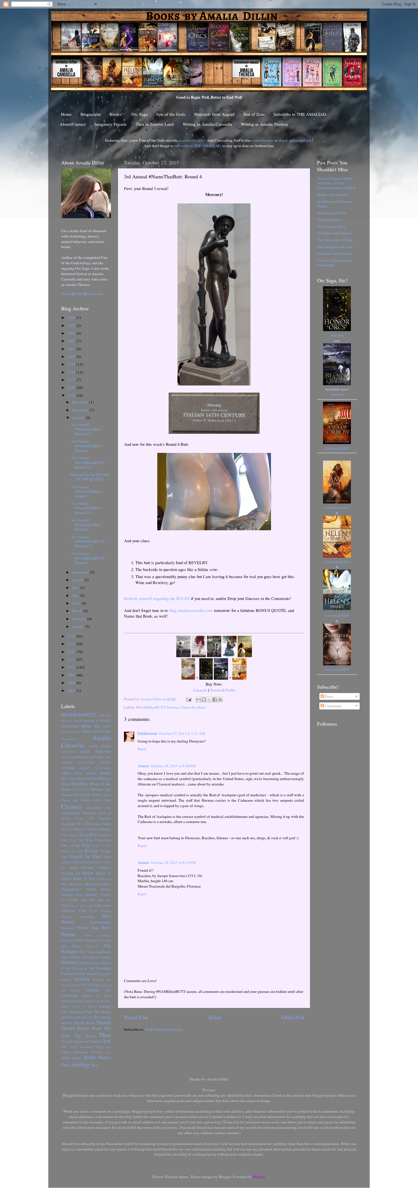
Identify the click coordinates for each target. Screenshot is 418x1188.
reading (66, 979)
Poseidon (103, 968)
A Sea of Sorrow (82, 720)
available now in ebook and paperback (282, 140)
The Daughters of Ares (335, 246)
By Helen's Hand (99, 794)
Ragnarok (105, 974)
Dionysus (79, 829)
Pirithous (69, 962)
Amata (143, 766)
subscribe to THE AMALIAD (197, 145)
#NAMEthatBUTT (150, 707)
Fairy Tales (76, 840)
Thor (105, 1035)
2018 (71, 372)
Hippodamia (71, 889)
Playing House (89, 962)
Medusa (106, 911)
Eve (93, 834)
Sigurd (80, 1001)
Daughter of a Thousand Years (86, 823)
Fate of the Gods (170, 114)
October (79, 417)
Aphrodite (103, 751)
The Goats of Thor (331, 226)
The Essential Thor (331, 212)
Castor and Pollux (75, 800)
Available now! (337, 507)
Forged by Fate (85, 856)
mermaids (87, 916)
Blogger (259, 1176)
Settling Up (91, 995)
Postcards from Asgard (214, 114)
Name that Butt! (193, 707)
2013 (71, 643)
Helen (88, 873)
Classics (71, 806)
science (92, 990)
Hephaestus (104, 879)
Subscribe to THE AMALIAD (300, 114)
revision (82, 979)
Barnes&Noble (223, 690)
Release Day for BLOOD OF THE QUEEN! (90, 477)
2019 (71, 364)
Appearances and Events (87, 756)
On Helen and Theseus (334, 233)
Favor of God (71, 851)
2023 (71, 333)
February (79, 618)
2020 (71, 356)
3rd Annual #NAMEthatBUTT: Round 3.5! (88, 462)
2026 (71, 317)
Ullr (64, 1046)
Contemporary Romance (78, 812)
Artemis (105, 762)
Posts (328, 696)
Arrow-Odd (86, 762)
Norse (68, 934)
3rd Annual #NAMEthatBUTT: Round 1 (88, 558)
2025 (71, 325)
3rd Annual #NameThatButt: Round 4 (86, 446)
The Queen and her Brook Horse (86, 1019)
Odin (79, 940)
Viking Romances (74, 1052)
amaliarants (68, 752)
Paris (64, 957)
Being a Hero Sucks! (333, 194)
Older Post (293, 1017)
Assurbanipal (103, 768)
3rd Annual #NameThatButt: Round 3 (86, 491)
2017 (71, 379)
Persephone (90, 957)
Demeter (66, 829)
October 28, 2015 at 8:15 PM (173, 862)
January (78, 626)
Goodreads (94, 293)
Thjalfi (90, 1035)
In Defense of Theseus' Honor (334, 204)
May (76, 595)
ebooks (92, 829)
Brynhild (80, 794)
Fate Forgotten (98, 839)
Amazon (200, 690)
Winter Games (71, 1057)
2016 (71, 387)
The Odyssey (84, 1017)
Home (66, 114)
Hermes (173, 707)
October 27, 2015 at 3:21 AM (182, 733)
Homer (91, 889)
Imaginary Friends (110, 124)
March (77, 610)
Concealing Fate (98, 807)
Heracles (76, 883)
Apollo (65, 757)
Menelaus (67, 917)
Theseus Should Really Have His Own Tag (86, 1029)
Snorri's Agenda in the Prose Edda (334, 262)
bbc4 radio (68, 778)
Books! (116, 114)
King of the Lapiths (81, 906)
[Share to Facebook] (215, 699)
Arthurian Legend (75, 767)
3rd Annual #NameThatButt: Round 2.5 (86, 508)
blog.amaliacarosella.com (191, 610)
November (81, 409)
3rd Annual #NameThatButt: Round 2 (86, 524)
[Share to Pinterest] (220, 699)
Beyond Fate (87, 778)
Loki (82, 910)
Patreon (75, 957)
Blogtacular (90, 114)
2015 (71, 395)
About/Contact (73, 124)
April (76, 603)
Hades (73, 867)
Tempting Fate (81, 1011)
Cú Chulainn (100, 818)
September (81, 572)
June (76, 587)
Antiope (85, 751)
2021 (71, 348)
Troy (107, 1041)
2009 (71, 675)
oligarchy (92, 946)
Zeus (94, 1065)
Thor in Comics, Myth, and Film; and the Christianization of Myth (336, 183)
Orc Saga (139, 114)
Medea (94, 911)
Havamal (87, 867)
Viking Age (103, 1047)
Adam (107, 726)
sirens (90, 1001)
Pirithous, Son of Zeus (334, 253)
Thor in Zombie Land (155, 124)
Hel (78, 873)
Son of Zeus (254, 114)
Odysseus (91, 940)
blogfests (79, 783)
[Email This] (198, 699)
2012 (71, 651)
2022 (71, 340)
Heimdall (67, 873)
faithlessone (148, 733)
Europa (84, 834)
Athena (66, 773)
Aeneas (75, 731)
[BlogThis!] (204, 699)
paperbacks (103, 951)
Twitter (67, 293)
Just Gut (88, 899)
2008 (71, 682)
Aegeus (65, 731)
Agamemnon (68, 739)
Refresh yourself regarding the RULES (156, 598)
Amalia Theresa (99, 746)
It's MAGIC (70, 900)
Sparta (65, 1006)
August (78, 579)
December (80, 402)
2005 (71, 690)
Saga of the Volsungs (85, 984)
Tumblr (79, 293)
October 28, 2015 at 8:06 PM (173, 765)
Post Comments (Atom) (164, 1029)
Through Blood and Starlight (81, 1041)
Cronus (79, 818)
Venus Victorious (80, 1047)
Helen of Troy (84, 878)
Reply (142, 748)
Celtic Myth (102, 800)
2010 (71, 667)
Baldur (105, 773)
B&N (345, 448)
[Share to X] (209, 699)
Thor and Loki (328, 219)
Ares (107, 756)
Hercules (92, 883)
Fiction (91, 850)
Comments (333, 705)
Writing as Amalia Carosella (207, 124)
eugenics (73, 835)
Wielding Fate (101, 1052)
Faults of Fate (101, 845)
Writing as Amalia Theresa (264, 124)
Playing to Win (84, 968)
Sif (73, 1001)
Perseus (105, 957)
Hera (64, 884)
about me (90, 726)
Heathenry (104, 867)
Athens (78, 773)
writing (81, 1064)
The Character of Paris (334, 239)
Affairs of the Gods (96, 731)
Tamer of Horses (84, 1006)
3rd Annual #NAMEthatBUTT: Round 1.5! (88, 541)
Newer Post (136, 1017)
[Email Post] (188, 699)
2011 (71, 659)
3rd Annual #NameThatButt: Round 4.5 (86, 429)
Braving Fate (81, 789)
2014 (71, 636)
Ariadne (66, 762)
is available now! (192, 140)
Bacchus (91, 773)
